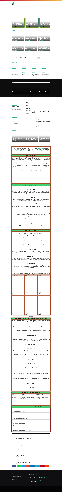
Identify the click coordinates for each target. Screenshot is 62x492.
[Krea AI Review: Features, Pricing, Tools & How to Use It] (13, 456)
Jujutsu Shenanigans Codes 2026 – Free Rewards (17, 39)
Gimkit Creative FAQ (14, 62)
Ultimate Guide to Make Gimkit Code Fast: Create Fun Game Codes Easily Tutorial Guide (44, 48)
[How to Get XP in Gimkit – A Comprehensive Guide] (26, 66)
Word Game (13, 30)
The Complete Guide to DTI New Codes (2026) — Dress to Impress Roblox (17, 48)
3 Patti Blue (21, 150)
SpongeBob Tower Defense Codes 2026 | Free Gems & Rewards (30, 39)
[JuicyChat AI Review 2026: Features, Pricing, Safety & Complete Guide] (32, 22)
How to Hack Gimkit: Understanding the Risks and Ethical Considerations (28, 118)
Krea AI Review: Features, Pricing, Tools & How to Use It (22, 455)
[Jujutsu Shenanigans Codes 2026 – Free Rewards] (18, 36)
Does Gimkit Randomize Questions (35, 70)
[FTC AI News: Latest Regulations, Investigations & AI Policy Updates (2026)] (46, 22)
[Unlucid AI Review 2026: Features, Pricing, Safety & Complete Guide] (13, 453)
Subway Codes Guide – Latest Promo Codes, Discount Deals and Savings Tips (44, 38)
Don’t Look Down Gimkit (15, 106)
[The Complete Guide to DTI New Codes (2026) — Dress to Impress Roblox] (18, 46)
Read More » (13, 294)
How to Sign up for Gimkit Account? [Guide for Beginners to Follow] (28, 109)
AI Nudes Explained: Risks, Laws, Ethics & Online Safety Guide (23, 462)
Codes (16, 40)
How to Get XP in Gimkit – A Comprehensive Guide (26, 70)
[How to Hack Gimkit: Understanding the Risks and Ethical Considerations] (23, 118)
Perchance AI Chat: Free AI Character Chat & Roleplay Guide (22, 448)
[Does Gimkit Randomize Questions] (36, 66)
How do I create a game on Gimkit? (18, 409)
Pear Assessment (41, 480)
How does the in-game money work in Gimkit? (20, 418)
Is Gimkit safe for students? (17, 425)
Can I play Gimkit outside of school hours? (20, 413)
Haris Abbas (13, 26)
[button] (31, 316)
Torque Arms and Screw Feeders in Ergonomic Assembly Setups (44, 91)
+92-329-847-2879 (42, 477)
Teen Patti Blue (40, 148)
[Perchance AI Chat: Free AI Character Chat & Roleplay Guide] (13, 449)
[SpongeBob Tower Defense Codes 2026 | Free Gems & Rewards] (31, 36)
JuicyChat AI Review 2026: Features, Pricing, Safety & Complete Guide (30, 24)
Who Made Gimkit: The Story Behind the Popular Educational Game (28, 114)
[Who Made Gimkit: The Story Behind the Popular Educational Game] (23, 113)
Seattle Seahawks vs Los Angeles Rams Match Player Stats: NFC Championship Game (31, 91)
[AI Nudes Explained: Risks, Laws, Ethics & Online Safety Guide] (13, 463)
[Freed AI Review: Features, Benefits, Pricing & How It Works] (33, 58)
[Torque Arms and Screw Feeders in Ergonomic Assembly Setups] (45, 89)
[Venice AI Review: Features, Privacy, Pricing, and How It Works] (13, 460)
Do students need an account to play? (19, 411)
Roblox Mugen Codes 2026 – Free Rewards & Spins (30, 49)
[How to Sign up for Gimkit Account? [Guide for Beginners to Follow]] (23, 109)
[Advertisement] (19, 11)
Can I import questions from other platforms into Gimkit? (22, 430)
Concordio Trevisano (14, 107)
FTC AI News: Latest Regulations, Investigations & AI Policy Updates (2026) (45, 24)
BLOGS (13, 82)
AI (43, 26)
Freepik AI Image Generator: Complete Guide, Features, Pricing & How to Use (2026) (17, 24)
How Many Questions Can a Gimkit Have (46, 70)
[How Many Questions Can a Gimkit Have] (46, 66)
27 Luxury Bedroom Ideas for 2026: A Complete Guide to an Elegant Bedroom (18, 91)
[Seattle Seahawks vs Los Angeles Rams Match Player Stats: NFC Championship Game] (31, 89)
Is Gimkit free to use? (16, 416)
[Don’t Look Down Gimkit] (16, 66)
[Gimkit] (13, 4)
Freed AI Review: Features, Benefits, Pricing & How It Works (42, 57)
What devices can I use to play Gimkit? (19, 423)
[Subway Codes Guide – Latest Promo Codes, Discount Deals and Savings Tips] (44, 36)
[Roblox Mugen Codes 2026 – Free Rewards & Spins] (31, 46)
